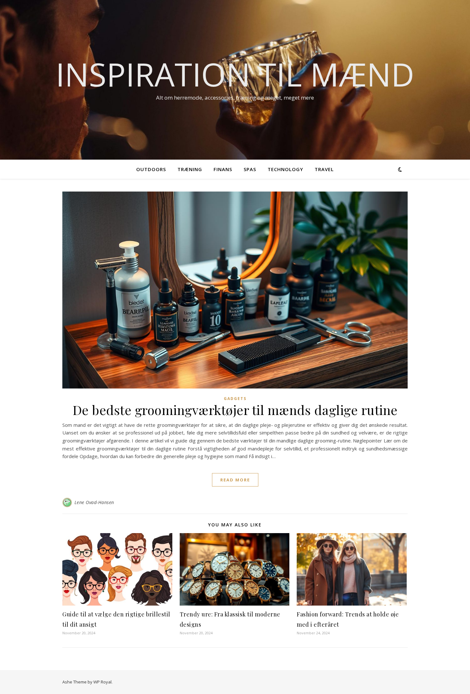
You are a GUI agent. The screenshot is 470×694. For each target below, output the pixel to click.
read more (235, 480)
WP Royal (102, 682)
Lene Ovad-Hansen (94, 502)
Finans (223, 169)
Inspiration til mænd (235, 74)
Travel (324, 169)
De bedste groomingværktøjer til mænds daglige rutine (235, 409)
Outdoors (151, 169)
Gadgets (235, 398)
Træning (189, 169)
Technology (285, 169)
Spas (250, 169)
